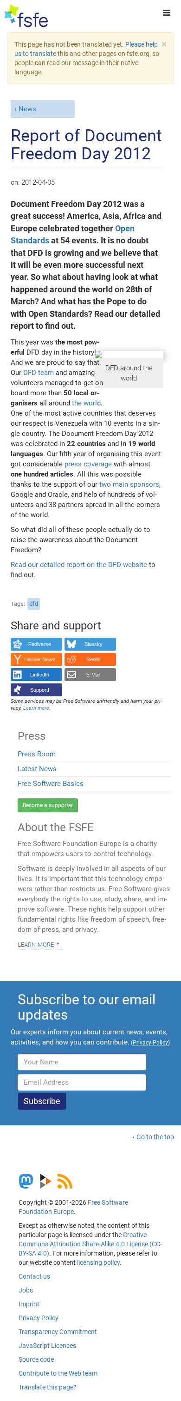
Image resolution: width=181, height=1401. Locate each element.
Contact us (34, 1276)
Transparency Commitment (58, 1331)
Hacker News (39, 659)
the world (86, 403)
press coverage (88, 464)
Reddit (93, 659)
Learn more (36, 944)
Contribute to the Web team (58, 1373)
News (27, 109)
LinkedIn (39, 674)
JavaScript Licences (47, 1345)
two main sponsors (129, 484)
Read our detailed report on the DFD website (79, 565)
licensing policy (98, 1262)
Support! (39, 690)
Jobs (26, 1290)
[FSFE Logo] (26, 16)
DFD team (38, 372)
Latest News (37, 769)
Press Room (37, 754)
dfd (33, 603)
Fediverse (39, 644)
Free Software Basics (51, 783)
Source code (36, 1359)
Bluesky (93, 644)
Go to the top (155, 1137)
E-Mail (93, 674)
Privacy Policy (38, 1318)
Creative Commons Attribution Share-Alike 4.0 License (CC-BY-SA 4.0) (90, 1244)
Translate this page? (48, 1387)
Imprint (29, 1304)
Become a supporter (48, 805)
